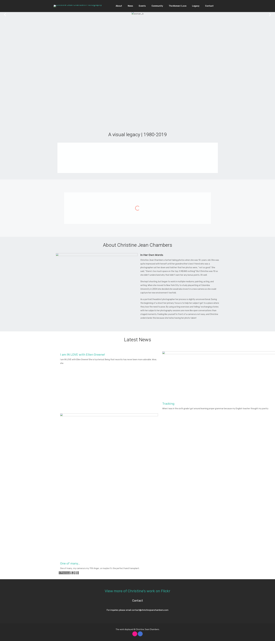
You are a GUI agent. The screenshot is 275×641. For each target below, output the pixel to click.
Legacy (195, 6)
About (119, 6)
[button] (5, 14)
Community (157, 6)
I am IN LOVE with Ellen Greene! (82, 354)
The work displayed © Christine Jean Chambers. (138, 629)
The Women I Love (177, 6)
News (130, 6)
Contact (209, 6)
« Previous (64, 572)
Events (142, 6)
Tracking (168, 403)
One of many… (70, 563)
